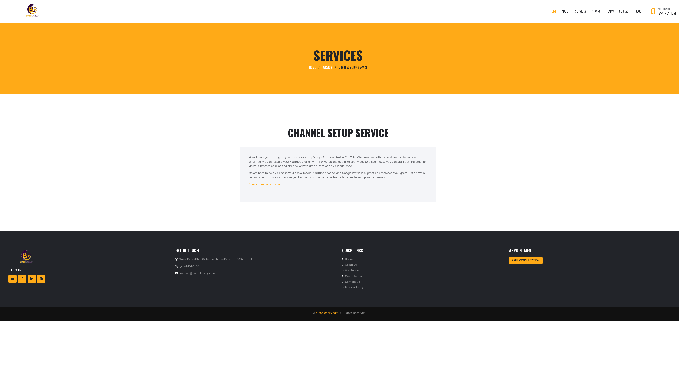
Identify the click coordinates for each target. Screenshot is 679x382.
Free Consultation (526, 260)
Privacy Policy (354, 287)
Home (553, 11)
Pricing (596, 11)
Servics (327, 67)
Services (580, 11)
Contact (624, 11)
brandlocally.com (327, 313)
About (566, 11)
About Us (351, 265)
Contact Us (352, 281)
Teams (610, 11)
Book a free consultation (265, 184)
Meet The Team (355, 276)
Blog (638, 11)
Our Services (353, 270)
